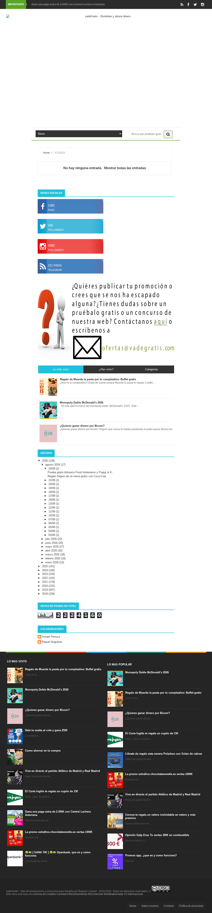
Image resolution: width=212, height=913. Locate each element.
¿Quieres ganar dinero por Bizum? (47, 709)
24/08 (52, 468)
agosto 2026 (53, 464)
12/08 (52, 507)
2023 (45, 574)
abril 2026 (51, 550)
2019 (45, 589)
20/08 (52, 484)
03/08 (52, 535)
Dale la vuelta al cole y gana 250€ (46, 730)
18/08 (52, 492)
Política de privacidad (191, 905)
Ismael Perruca (51, 636)
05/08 (52, 527)
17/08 (52, 495)
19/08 (52, 488)
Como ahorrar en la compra (42, 750)
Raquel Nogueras (52, 641)
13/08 (52, 503)
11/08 (52, 511)
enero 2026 (52, 562)
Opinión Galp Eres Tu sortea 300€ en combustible (157, 835)
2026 (45, 460)
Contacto (169, 905)
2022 (45, 577)
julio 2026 (51, 538)
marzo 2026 (52, 554)
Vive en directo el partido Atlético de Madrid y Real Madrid (62, 770)
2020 (45, 585)
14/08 (52, 499)
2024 (45, 570)
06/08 (52, 523)
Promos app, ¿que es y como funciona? (151, 855)
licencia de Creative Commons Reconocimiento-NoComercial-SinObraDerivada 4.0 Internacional (88, 894)
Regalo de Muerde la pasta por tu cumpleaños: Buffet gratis (63, 669)
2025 (45, 566)
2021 (45, 581)
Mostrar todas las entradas (125, 168)
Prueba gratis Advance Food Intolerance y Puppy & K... (81, 472)
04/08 (52, 531)
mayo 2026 (52, 546)
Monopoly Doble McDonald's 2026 (47, 689)
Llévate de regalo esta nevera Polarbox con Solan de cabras (163, 753)
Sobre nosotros (150, 905)
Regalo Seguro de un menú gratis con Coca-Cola (77, 476)
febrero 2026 (53, 558)
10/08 (52, 515)
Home (46, 152)
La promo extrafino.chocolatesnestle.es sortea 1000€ (58, 832)
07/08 (52, 519)
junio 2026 (51, 542)
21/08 (52, 480)
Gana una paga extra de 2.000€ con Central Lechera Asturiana (68, 4)
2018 (45, 593)
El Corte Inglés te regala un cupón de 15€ (51, 791)
